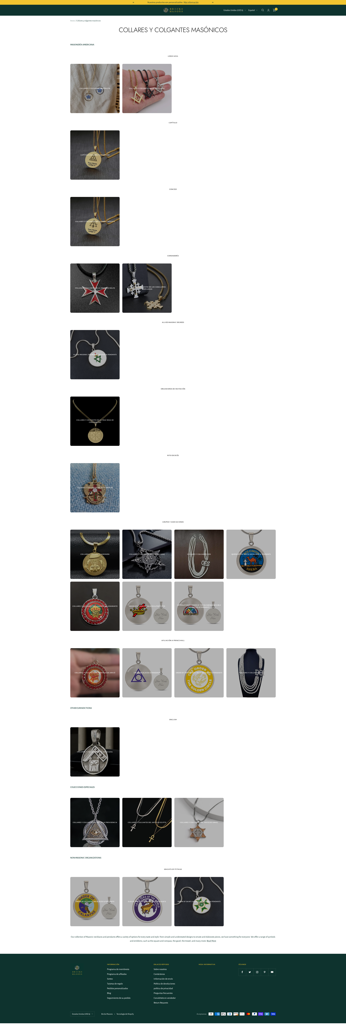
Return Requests (161, 1003)
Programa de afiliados (117, 974)
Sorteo (110, 979)
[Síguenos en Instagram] (257, 972)
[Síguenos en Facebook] (242, 972)
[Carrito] (274, 10)
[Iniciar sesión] (268, 10)
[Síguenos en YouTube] (272, 972)
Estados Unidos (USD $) (233, 10)
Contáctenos (159, 974)
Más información (191, 2)
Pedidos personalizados (117, 988)
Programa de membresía (118, 969)
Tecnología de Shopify (125, 1014)
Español (251, 10)
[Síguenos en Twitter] (249, 972)
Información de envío (163, 979)
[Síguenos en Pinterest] (264, 972)
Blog (109, 993)
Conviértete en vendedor (165, 998)
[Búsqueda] (263, 10)
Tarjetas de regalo (115, 984)
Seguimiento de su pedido (118, 998)
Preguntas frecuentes (163, 993)
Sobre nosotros (160, 969)
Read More (211, 941)
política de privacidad (163, 988)
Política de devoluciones (164, 984)
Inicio (72, 21)
